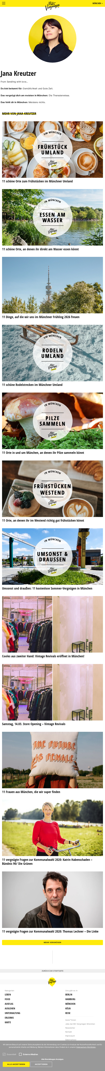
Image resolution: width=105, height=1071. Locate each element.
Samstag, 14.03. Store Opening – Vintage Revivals (33, 724)
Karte (8, 1022)
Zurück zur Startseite (52, 971)
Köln (68, 1008)
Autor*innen (70, 1020)
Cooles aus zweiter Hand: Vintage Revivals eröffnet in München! (43, 656)
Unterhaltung (12, 1013)
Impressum (70, 1036)
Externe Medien (30, 1054)
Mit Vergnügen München (52, 6)
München (70, 1003)
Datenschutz (70, 1040)
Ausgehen (10, 1008)
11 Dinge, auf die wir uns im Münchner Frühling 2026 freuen (40, 317)
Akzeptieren (41, 1064)
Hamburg (70, 999)
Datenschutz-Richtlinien (86, 1047)
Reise (68, 1013)
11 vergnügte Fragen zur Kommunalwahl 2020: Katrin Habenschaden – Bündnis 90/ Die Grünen (47, 861)
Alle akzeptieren (16, 1064)
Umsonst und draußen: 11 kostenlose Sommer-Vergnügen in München (47, 588)
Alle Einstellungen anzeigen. (52, 1059)
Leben (8, 994)
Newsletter (70, 1028)
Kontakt (68, 1032)
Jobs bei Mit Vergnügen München (80, 1024)
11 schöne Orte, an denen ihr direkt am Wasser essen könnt (40, 249)
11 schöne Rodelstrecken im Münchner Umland (32, 384)
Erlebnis (9, 1017)
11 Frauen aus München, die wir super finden (31, 792)
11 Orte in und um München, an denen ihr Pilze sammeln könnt (43, 452)
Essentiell (11, 1054)
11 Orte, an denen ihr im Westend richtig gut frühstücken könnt (43, 520)
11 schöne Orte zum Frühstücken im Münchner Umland (37, 181)
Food (7, 999)
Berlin (68, 994)
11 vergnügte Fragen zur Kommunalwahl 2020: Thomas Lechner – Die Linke (50, 931)
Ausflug (9, 1003)
